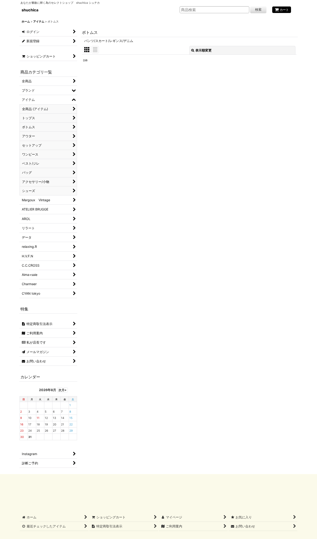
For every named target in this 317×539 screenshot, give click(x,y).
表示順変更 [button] (203, 50)
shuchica (30, 10)
